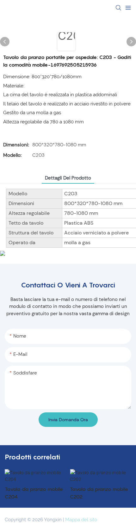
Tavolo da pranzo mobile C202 (99, 493)
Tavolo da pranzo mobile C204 (34, 493)
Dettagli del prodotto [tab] (68, 178)
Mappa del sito (81, 519)
